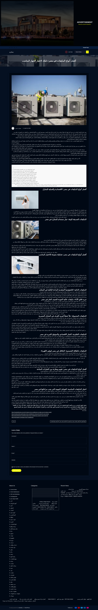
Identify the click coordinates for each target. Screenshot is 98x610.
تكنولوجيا (12, 538)
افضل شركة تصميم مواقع (39, 599)
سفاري (11, 52)
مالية (11, 582)
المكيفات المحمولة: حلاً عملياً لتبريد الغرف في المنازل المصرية (24, 177)
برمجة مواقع (13, 526)
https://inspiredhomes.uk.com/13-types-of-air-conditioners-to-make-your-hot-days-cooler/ (32, 412)
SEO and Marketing (14, 494)
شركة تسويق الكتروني (83, 489)
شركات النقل (13, 565)
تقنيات (11, 535)
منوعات (12, 596)
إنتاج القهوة (89, 599)
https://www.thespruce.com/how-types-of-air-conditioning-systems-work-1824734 (30, 415)
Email (13, 453)
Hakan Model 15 (51, 599)
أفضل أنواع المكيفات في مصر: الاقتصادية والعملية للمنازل (24, 169)
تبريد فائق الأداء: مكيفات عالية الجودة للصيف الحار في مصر (24, 175)
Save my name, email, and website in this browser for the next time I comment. (31, 466)
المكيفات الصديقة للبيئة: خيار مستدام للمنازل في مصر (23, 171)
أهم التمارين (13, 515)
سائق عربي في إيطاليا (73, 494)
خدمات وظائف (13, 545)
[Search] (87, 52)
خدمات (14, 421)
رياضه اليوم (12, 556)
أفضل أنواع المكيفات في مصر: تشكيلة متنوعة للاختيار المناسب (25, 172)
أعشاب (12, 510)
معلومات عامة (13, 591)
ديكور (11, 549)
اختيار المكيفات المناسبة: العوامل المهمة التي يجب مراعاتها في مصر (26, 183)
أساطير (12, 508)
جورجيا (11, 540)
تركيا (11, 531)
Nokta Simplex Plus (41, 507)
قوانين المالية (13, 577)
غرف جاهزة (63, 491)
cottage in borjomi (68, 496)
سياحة (11, 561)
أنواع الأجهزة (83, 421)
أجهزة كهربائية (13, 503)
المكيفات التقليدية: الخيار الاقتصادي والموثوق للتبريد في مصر (24, 178)
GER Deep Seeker (69, 599)
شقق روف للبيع (60, 599)
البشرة (11, 522)
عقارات (12, 572)
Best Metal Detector (44, 505)
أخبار (11, 505)
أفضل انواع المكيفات (54, 421)
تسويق (11, 533)
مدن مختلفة (13, 584)
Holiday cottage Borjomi (44, 501)
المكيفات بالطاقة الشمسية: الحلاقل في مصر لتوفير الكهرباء (24, 180)
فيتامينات (12, 575)
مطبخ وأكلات (13, 586)
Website (13, 460)
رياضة (11, 554)
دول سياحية (12, 547)
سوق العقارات (13, 559)
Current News (13, 489)
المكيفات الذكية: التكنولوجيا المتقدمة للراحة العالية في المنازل (24, 174)
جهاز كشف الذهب (13, 599)
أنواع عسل (12, 512)
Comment (14, 436)
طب (11, 570)
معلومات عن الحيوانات (15, 593)
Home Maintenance (14, 491)
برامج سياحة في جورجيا (44, 503)
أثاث (11, 501)
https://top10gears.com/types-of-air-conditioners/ (22, 417)
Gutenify (20, 607)
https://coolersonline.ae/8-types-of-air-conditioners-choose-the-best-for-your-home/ (30, 414)
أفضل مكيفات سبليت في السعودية (73, 421)
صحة (11, 568)
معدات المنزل (13, 589)
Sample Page (86, 47)
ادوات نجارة (13, 519)
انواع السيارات (13, 524)
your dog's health (14, 498)
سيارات (12, 563)
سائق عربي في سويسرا (19, 600)
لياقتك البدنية (13, 579)
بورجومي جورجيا (28, 600)
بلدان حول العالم (13, 528)
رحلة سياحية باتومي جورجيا (82, 492)
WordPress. (27, 607)
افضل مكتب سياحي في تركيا (26, 599)
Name (13, 446)
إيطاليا (11, 517)
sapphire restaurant (77, 496)
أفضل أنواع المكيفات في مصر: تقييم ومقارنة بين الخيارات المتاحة (25, 181)
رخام (11, 552)
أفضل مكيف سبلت (63, 421)
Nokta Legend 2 (50, 507)
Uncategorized (13, 496)
